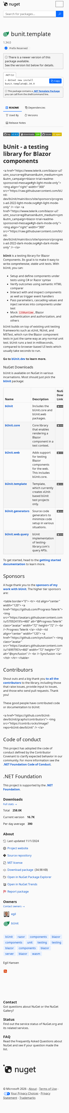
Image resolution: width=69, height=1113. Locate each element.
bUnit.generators (17, 511)
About (33, 1089)
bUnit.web (12, 452)
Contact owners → (14, 906)
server (9, 954)
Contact (10, 1002)
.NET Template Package (46, 91)
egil (13, 914)
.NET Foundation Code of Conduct (27, 764)
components (38, 937)
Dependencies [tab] (36, 107)
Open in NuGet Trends (22, 884)
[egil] (6, 914)
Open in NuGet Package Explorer (29, 877)
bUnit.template (16, 484)
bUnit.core (12, 425)
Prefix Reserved (18, 48)
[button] (55, 80)
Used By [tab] (13, 115)
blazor (56, 937)
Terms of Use (48, 1089)
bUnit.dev (18, 359)
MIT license (14, 863)
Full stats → (10, 804)
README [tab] (13, 107)
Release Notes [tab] (17, 122)
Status (9, 1019)
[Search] (59, 14)
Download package (20, 870)
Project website (17, 848)
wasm (36, 954)
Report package (18, 891)
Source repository (19, 855)
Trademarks (27, 1098)
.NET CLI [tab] (9, 75)
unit (30, 942)
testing (42, 942)
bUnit (7, 381)
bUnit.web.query (17, 534)
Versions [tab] (32, 115)
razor (21, 937)
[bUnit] (6, 923)
